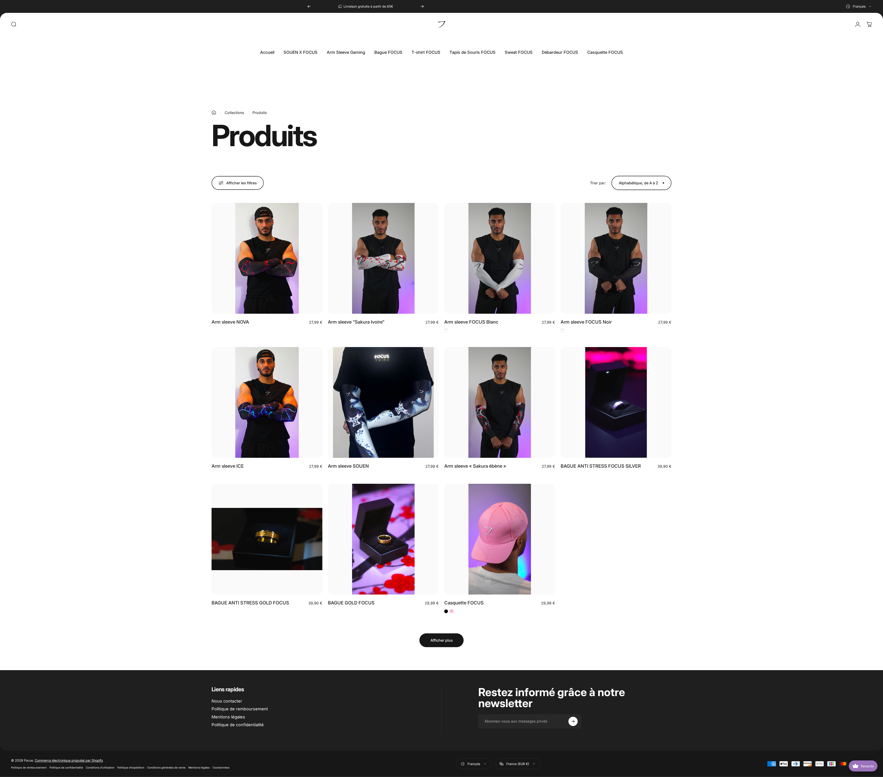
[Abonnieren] (573, 721)
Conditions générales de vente (166, 767)
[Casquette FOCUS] (499, 539)
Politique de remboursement (240, 708)
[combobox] (859, 6)
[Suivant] (422, 6)
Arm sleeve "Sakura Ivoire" (356, 322)
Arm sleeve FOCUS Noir (586, 322)
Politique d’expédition (130, 767)
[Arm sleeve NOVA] (267, 258)
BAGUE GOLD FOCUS (351, 603)
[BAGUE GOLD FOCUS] (383, 539)
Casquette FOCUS (464, 603)
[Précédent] (309, 6)
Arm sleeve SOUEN (348, 466)
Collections (234, 112)
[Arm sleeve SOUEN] (383, 402)
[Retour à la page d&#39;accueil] (214, 112)
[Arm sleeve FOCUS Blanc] (499, 258)
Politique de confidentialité (238, 724)
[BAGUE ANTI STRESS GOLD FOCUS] (267, 539)
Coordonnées (220, 767)
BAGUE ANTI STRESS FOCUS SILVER (601, 466)
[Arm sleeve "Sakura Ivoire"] (383, 258)
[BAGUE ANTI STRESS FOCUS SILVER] (616, 402)
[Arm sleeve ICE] (267, 402)
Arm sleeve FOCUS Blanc (471, 322)
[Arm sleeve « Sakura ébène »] (499, 402)
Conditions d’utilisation (100, 767)
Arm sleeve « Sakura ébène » (475, 466)
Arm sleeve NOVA (230, 322)
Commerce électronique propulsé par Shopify (69, 760)
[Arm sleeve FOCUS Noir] (616, 258)
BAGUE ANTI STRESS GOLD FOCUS (250, 603)
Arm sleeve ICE (228, 466)
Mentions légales (228, 716)
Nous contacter (227, 701)
